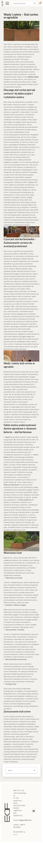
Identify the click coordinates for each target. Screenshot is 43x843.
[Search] (34, 3)
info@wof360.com (25, 820)
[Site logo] (2, 3)
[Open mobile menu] (7, 3)
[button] (34, 770)
